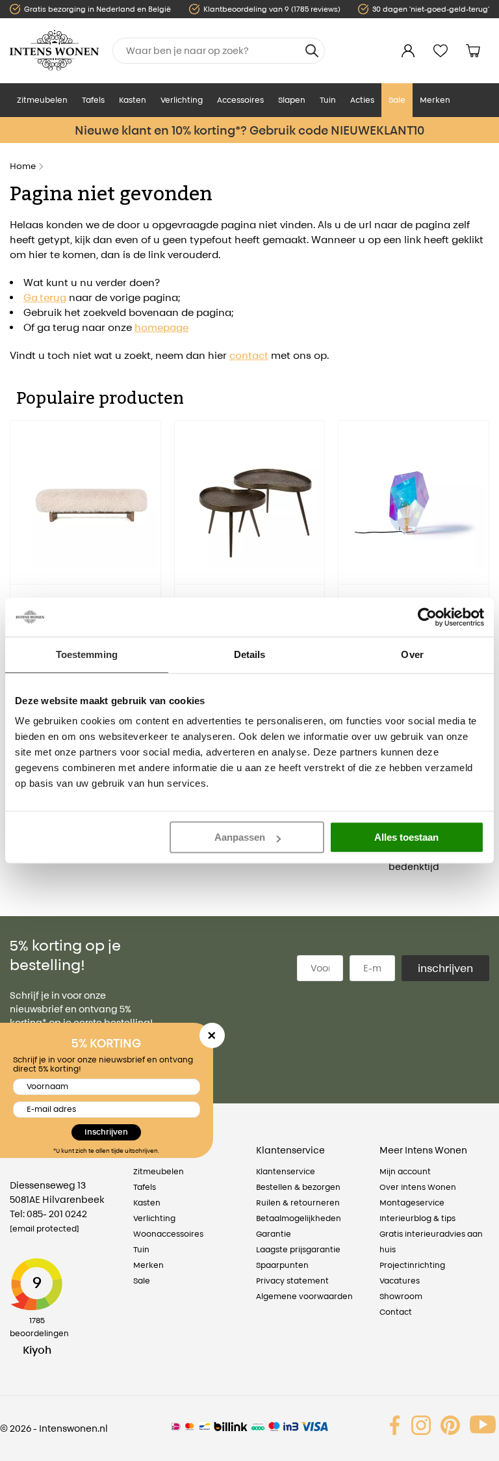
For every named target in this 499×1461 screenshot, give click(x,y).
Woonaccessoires (168, 1234)
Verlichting (181, 100)
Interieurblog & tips (417, 1218)
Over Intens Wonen (417, 1187)
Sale (397, 100)
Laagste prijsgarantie (298, 1249)
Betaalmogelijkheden (298, 1218)
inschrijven (445, 968)
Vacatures (399, 1280)
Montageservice (411, 1202)
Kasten (132, 100)
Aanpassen (239, 837)
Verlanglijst (441, 51)
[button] (19, 552)
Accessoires (240, 100)
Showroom (400, 1296)
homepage (161, 327)
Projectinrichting (412, 1265)
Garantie (273, 1234)
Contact (395, 1312)
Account (408, 51)
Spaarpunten (282, 1265)
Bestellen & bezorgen (298, 1187)
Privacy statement (292, 1280)
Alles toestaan (406, 837)
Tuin (328, 100)
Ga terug (44, 297)
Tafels (93, 100)
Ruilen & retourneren (298, 1202)
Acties (362, 100)
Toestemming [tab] (87, 654)
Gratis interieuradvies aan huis (431, 1241)
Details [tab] (250, 654)
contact (248, 355)
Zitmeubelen (42, 100)
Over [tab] (412, 654)
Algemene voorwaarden (304, 1296)
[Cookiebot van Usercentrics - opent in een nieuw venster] (427, 617)
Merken (435, 100)
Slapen (291, 100)
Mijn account (405, 1171)
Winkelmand (473, 51)
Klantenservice (285, 1171)
